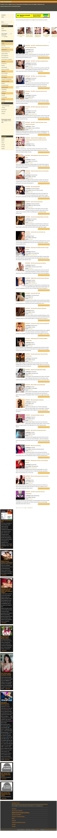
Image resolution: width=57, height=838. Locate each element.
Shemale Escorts (5, 57)
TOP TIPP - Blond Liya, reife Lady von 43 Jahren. (21, 35)
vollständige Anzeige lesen (43, 57)
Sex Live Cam (4, 75)
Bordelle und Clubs (5, 81)
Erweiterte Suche (5, 24)
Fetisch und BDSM (5, 69)
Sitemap (3, 144)
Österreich (4, 111)
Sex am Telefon (5, 73)
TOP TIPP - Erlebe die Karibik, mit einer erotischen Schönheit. (29, 35)
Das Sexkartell (6, 2)
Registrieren (4, 30)
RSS (2, 122)
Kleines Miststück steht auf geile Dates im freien (46, 35)
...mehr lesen (3, 574)
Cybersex (3, 71)
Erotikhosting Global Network (50, 829)
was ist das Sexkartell (17, 810)
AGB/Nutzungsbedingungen (18, 822)
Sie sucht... (4, 45)
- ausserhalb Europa (6, 105)
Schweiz (3, 113)
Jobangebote (4, 89)
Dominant (3, 61)
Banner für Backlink (16, 814)
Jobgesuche (4, 91)
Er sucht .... (4, 101)
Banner (3, 140)
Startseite (14, 808)
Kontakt (3, 146)
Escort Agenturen (5, 55)
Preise (3, 142)
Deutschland (4, 109)
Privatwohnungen (5, 85)
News (13, 818)
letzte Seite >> (30, 507)
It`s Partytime (4, 77)
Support (3, 148)
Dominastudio (4, 67)
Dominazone (4, 63)
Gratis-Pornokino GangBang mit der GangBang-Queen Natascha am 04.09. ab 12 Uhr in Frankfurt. (38, 36)
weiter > (25, 507)
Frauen (3, 43)
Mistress (3, 65)
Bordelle (3, 83)
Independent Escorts (6, 51)
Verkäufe (3, 95)
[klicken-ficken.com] (7, 671)
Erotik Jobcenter (5, 87)
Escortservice (4, 49)
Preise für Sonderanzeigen (18, 816)
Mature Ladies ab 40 (6, 47)
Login (3, 28)
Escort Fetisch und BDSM (7, 59)
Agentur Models (5, 53)
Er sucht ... (4, 99)
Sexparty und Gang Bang (6, 79)
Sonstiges (4, 93)
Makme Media (37, 829)
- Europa (3, 107)
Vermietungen (4, 97)
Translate (5, 36)
